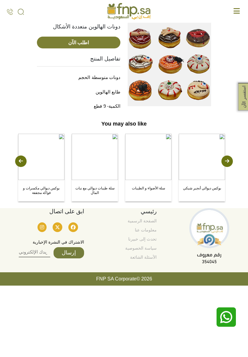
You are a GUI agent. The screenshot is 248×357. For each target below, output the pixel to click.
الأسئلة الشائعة (143, 257)
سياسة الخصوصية (141, 248)
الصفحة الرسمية (142, 220)
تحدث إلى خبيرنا (142, 239)
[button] (21, 161)
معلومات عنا (146, 230)
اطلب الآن (78, 42)
